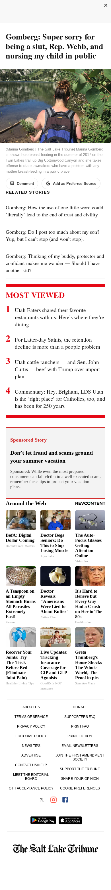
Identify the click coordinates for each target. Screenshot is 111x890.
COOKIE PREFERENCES (80, 788)
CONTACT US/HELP (31, 765)
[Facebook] (65, 800)
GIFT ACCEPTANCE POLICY (31, 788)
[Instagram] (53, 800)
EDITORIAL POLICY (31, 736)
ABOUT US (31, 707)
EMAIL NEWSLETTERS (79, 746)
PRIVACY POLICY (31, 726)
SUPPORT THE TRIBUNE (80, 769)
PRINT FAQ (80, 726)
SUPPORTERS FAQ (79, 717)
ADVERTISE (31, 755)
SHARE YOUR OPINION (80, 779)
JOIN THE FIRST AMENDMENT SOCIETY (80, 757)
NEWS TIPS (31, 746)
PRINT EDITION (79, 736)
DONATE (80, 707)
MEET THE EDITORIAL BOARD (31, 777)
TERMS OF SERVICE (31, 717)
